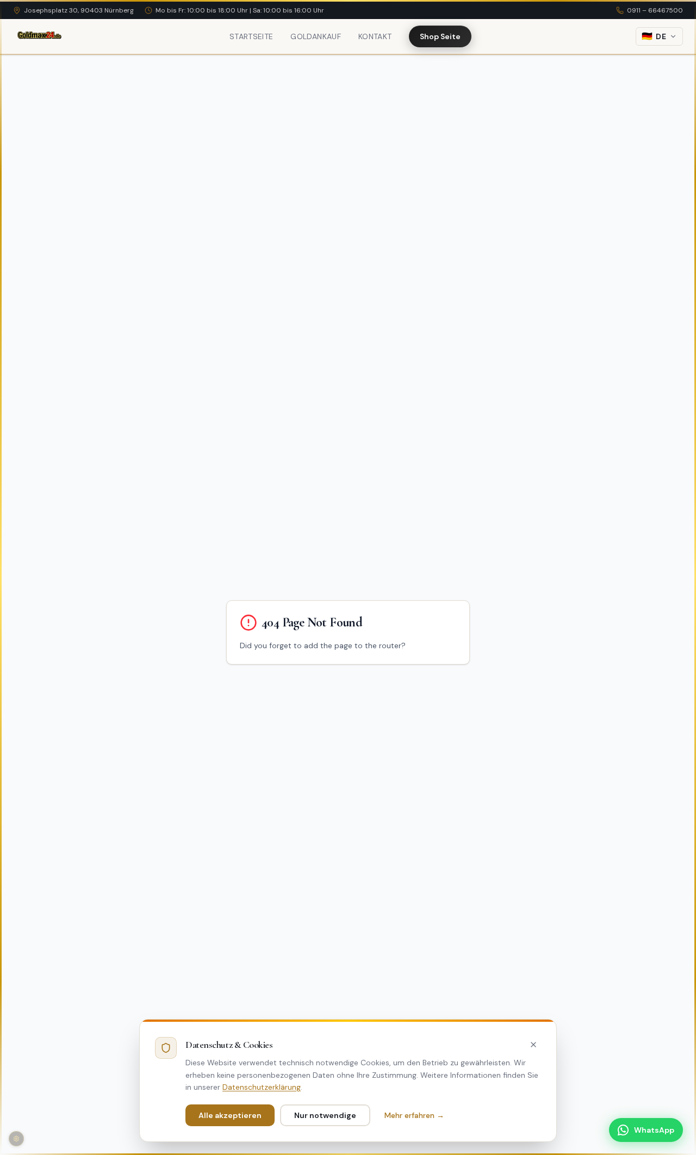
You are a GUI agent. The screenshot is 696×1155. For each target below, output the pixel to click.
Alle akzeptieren (230, 1115)
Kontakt (374, 36)
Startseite (251, 36)
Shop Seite (440, 36)
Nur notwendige (325, 1115)
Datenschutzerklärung (261, 1087)
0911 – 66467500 (655, 10)
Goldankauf (315, 36)
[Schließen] (533, 1044)
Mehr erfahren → (414, 1115)
